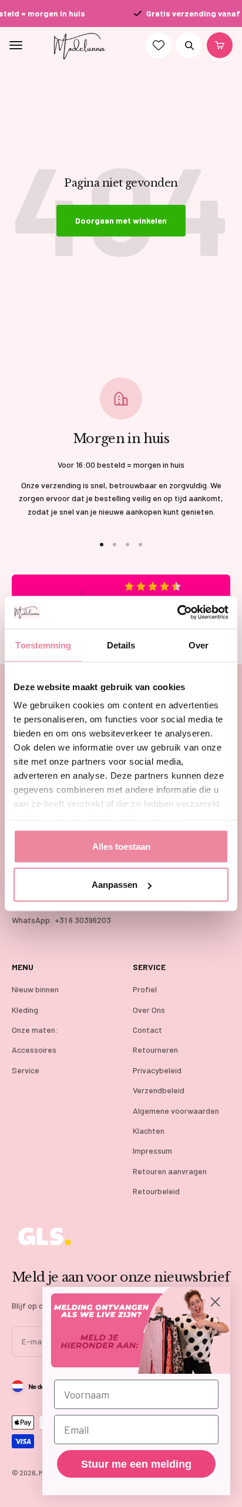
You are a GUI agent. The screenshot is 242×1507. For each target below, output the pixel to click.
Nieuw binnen (35, 989)
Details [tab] (121, 645)
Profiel (145, 989)
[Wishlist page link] (159, 46)
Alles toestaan (121, 846)
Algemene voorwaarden (176, 1111)
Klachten (148, 1131)
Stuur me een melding (136, 1464)
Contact (147, 1030)
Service (25, 1070)
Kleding (25, 1010)
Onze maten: (35, 1030)
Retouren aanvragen (170, 1171)
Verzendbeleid (158, 1090)
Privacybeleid (157, 1070)
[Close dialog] (215, 1302)
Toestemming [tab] (43, 645)
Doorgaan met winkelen (121, 220)
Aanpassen (114, 885)
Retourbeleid (156, 1191)
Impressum (152, 1150)
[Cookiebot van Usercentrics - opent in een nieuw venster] (177, 612)
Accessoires (34, 1050)
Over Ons (149, 1010)
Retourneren (155, 1050)
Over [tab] (199, 645)
